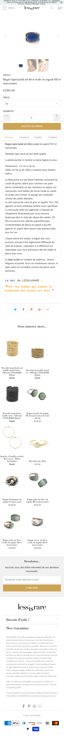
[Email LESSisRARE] (40, 706)
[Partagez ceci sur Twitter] (15, 309)
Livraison (24, 137)
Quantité (8, 111)
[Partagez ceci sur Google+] (39, 309)
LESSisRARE (35, 715)
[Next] (58, 37)
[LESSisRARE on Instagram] (34, 706)
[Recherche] (53, 7)
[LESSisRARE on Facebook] (23, 706)
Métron (7, 74)
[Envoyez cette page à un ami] (47, 309)
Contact (38, 137)
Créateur (52, 137)
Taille (6, 97)
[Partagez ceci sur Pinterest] (31, 309)
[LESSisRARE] (32, 8)
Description (10, 137)
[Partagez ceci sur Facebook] (23, 309)
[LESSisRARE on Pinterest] (29, 706)
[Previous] (6, 37)
